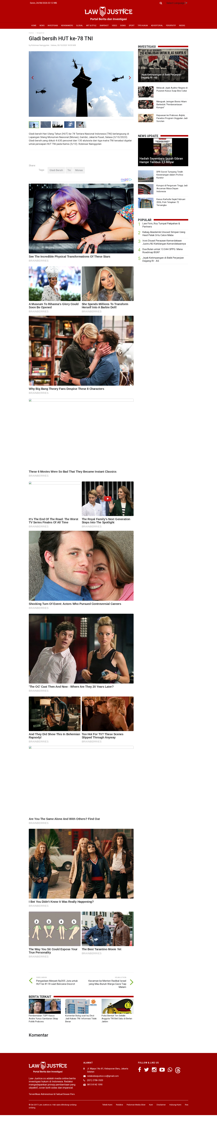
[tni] (69, 170)
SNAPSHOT (104, 26)
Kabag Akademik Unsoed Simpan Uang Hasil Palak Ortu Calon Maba (163, 234)
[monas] (79, 170)
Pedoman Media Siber (136, 1105)
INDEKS (182, 26)
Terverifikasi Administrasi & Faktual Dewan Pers (52, 1094)
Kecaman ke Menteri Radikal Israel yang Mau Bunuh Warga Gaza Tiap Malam (107, 983)
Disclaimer (161, 1105)
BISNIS (123, 26)
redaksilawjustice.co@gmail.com (103, 1076)
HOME (33, 26)
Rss (186, 1105)
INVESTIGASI (53, 26)
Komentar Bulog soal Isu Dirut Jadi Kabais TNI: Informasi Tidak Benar (81, 1018)
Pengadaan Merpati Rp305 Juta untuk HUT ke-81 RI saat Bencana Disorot (57, 982)
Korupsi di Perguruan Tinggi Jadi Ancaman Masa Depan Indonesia (171, 188)
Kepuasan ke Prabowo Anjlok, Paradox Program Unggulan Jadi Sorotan (171, 118)
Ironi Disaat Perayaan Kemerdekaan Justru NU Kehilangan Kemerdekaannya (164, 242)
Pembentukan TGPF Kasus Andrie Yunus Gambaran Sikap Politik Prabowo (43, 1018)
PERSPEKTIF (171, 26)
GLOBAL (79, 26)
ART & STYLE (91, 26)
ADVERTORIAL (157, 26)
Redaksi (119, 1105)
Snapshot (40, 33)
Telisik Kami (107, 1105)
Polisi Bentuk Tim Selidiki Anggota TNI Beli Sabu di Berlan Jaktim (117, 1018)
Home (31, 33)
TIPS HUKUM (143, 26)
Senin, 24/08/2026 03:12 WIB (43, 3)
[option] (81, 85)
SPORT (131, 26)
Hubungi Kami (175, 1105)
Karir (151, 1105)
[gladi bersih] (56, 170)
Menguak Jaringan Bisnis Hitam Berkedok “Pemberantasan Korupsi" (171, 104)
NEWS (42, 26)
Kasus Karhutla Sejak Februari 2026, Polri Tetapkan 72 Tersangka (170, 202)
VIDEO (114, 26)
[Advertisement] (163, 289)
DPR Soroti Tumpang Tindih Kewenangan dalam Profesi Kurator (169, 174)
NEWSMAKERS (67, 26)
